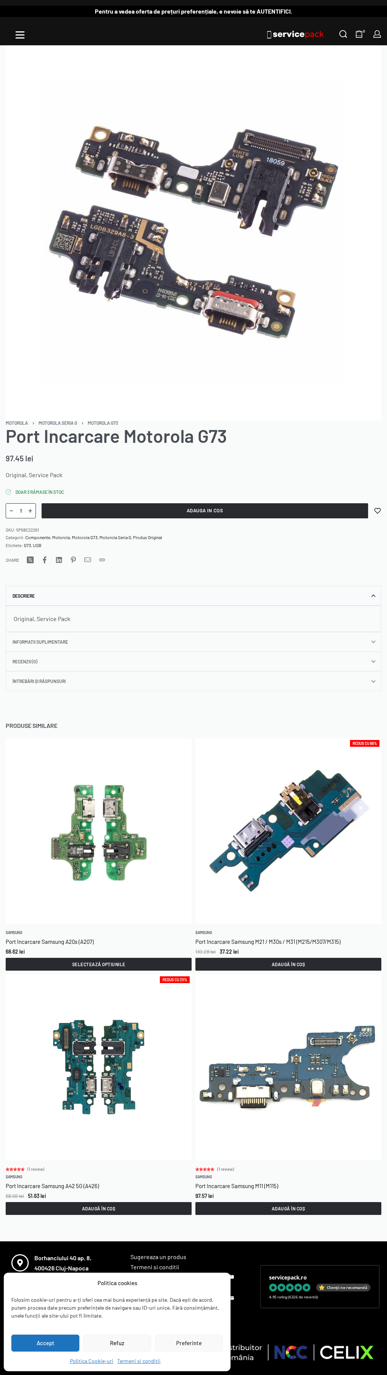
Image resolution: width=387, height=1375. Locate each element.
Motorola (17, 422)
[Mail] (87, 559)
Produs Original (147, 537)
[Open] (20, 35)
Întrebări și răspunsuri (39, 681)
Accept (45, 1343)
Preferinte (189, 1343)
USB (37, 545)
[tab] (193, 596)
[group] (99, 831)
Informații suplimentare (40, 641)
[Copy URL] (102, 559)
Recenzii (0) (24, 661)
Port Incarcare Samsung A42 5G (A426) (52, 1185)
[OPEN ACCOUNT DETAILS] (377, 34)
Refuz (117, 1343)
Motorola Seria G (58, 422)
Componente (37, 537)
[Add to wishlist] (377, 510)
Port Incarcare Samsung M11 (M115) (236, 1185)
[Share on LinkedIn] (59, 559)
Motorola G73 (103, 422)
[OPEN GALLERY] (193, 233)
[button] (288, 964)
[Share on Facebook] (44, 559)
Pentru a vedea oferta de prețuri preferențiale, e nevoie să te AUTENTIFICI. (193, 11)
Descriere (23, 595)
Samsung (14, 932)
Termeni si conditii (139, 1361)
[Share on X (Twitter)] (30, 559)
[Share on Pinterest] (73, 559)
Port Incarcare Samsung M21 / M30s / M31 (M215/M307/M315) (268, 941)
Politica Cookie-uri (91, 1361)
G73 (27, 545)
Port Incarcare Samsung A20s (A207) (50, 941)
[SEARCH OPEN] (343, 34)
